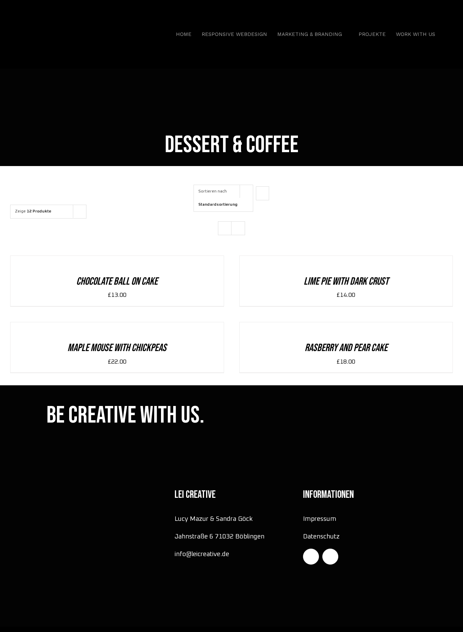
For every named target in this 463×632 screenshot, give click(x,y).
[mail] (330, 557)
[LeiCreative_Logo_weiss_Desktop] (62, 17)
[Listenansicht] (238, 228)
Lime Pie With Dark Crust (346, 281)
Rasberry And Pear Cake (346, 348)
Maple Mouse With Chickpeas (116, 348)
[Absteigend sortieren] (262, 193)
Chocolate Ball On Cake (117, 281)
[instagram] (311, 557)
